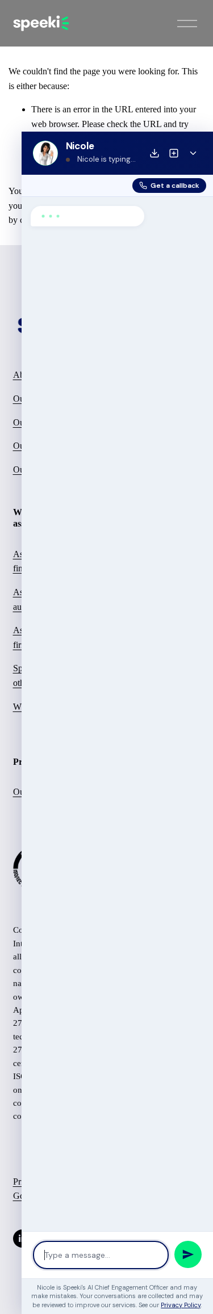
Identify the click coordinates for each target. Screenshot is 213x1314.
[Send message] (188, 1254)
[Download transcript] (154, 153)
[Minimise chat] (193, 153)
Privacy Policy (181, 1305)
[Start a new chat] (173, 153)
